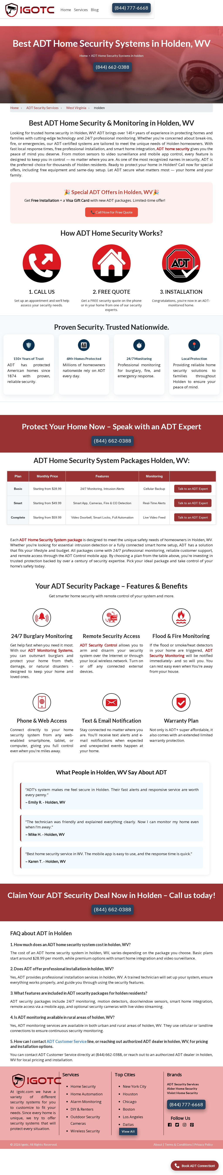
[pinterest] (190, 1124)
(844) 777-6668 (131, 7)
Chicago (130, 1101)
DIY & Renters (82, 1109)
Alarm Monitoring (86, 1101)
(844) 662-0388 (112, 67)
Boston (129, 1109)
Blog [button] (95, 9)
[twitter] (175, 1124)
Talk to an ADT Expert (193, 488)
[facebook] (168, 1124)
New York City (134, 1086)
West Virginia (76, 108)
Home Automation (87, 1093)
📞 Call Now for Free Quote (111, 212)
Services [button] (81, 9)
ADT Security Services (42, 108)
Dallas (128, 1124)
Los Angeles (133, 1116)
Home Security (83, 1086)
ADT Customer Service (67, 1041)
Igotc (25, 1144)
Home (66, 9)
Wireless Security (85, 1130)
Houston (130, 1093)
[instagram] (182, 1124)
